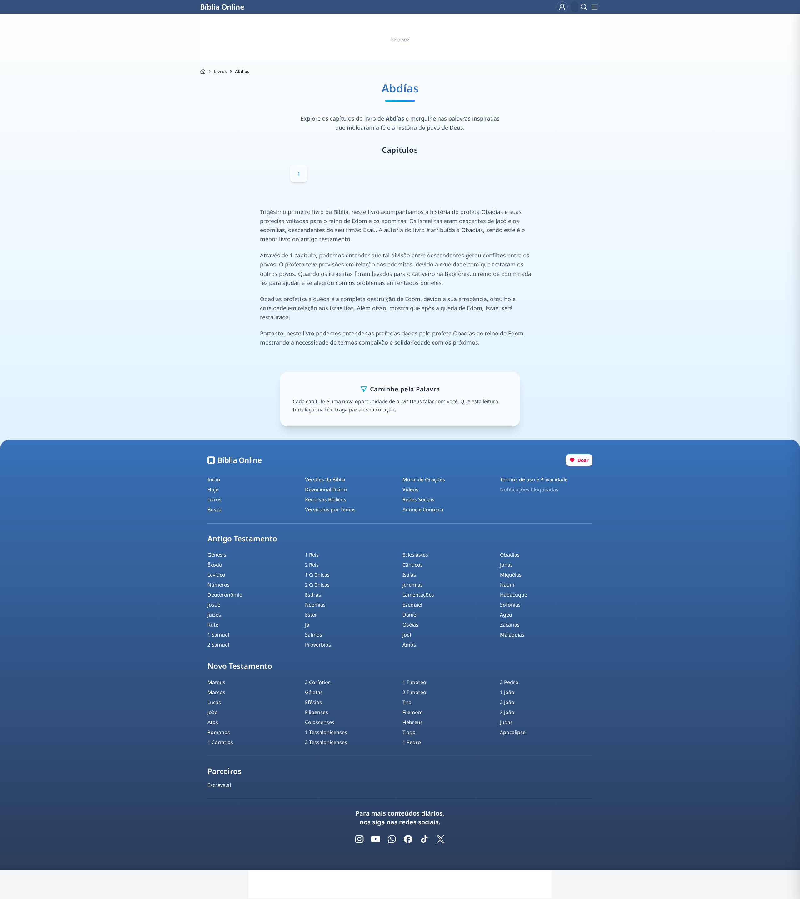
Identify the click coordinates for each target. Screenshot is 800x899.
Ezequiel (412, 604)
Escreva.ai (219, 785)
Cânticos (412, 564)
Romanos (219, 732)
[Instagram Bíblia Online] (359, 839)
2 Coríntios (318, 682)
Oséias (410, 624)
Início (214, 479)
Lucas (214, 702)
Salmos (313, 634)
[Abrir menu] (594, 6)
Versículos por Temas (330, 509)
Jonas (506, 564)
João (213, 712)
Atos (213, 722)
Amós (409, 644)
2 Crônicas (317, 584)
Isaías (409, 574)
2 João (507, 702)
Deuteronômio (225, 594)
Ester (311, 614)
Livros (220, 71)
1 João (507, 692)
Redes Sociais (418, 499)
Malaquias (512, 634)
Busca (215, 509)
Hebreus (412, 722)
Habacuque (513, 594)
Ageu (506, 614)
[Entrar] (562, 6)
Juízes (214, 614)
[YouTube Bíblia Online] (376, 839)
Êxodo (215, 564)
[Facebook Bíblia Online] (408, 839)
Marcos (216, 692)
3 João (507, 712)
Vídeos (410, 489)
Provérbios (318, 644)
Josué (214, 604)
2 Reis (312, 564)
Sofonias (510, 604)
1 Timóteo (414, 682)
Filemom (412, 712)
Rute (213, 624)
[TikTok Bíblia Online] (424, 839)
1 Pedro (411, 742)
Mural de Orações (423, 479)
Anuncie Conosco (422, 509)
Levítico (216, 574)
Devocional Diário (326, 489)
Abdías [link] (242, 71)
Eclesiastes (415, 554)
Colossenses (319, 722)
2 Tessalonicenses (326, 742)
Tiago (409, 732)
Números (219, 584)
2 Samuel (218, 644)
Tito (407, 702)
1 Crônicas (317, 574)
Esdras (313, 594)
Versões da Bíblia (325, 479)
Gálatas (314, 692)
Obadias (510, 554)
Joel (406, 634)
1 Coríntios (220, 742)
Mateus (216, 682)
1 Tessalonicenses (326, 732)
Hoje (213, 489)
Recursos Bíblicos (325, 499)
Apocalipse (513, 732)
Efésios (313, 702)
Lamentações (418, 594)
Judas (506, 722)
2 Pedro (509, 682)
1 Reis (312, 554)
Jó (307, 624)
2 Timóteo (414, 692)
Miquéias (511, 574)
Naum (507, 584)
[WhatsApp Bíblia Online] (392, 839)
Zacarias (510, 624)
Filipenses (316, 712)
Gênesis (217, 554)
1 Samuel (218, 634)
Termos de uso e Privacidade (534, 479)
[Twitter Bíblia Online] (441, 839)
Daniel (410, 614)
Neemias (315, 604)
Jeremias (412, 584)
